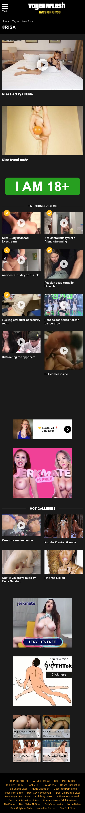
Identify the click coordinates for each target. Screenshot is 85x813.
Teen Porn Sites (14, 792)
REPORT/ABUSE (19, 781)
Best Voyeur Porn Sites (18, 796)
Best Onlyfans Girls (21, 808)
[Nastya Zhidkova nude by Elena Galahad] (21, 562)
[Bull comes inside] (63, 350)
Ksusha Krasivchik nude (60, 542)
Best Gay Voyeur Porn (39, 792)
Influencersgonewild (68, 796)
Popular (7, 250)
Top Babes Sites (17, 788)
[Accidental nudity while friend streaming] (63, 223)
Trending (7, 213)
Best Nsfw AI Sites (29, 804)
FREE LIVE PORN (14, 785)
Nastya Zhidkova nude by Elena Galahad (18, 579)
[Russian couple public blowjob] (63, 264)
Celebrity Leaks (44, 796)
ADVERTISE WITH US (45, 781)
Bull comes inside (56, 374)
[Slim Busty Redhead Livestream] (21, 223)
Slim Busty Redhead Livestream (15, 239)
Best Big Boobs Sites (68, 792)
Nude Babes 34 (40, 788)
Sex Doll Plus (67, 808)
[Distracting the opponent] (21, 342)
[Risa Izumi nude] (42, 130)
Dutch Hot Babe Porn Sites (23, 800)
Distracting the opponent (18, 357)
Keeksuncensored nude (17, 540)
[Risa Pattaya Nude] (42, 64)
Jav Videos (49, 785)
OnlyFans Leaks (54, 804)
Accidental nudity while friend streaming (59, 239)
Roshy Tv (33, 785)
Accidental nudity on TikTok (20, 275)
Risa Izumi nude (15, 160)
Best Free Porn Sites (65, 788)
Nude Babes (74, 804)
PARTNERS (68, 781)
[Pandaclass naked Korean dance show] (63, 305)
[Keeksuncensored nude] (21, 525)
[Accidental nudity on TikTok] (21, 260)
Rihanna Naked (54, 578)
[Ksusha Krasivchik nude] (63, 526)
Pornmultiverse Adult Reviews (60, 800)
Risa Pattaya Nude (17, 94)
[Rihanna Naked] (63, 562)
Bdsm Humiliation (70, 785)
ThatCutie (9, 804)
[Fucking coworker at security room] (21, 305)
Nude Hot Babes (46, 808)
